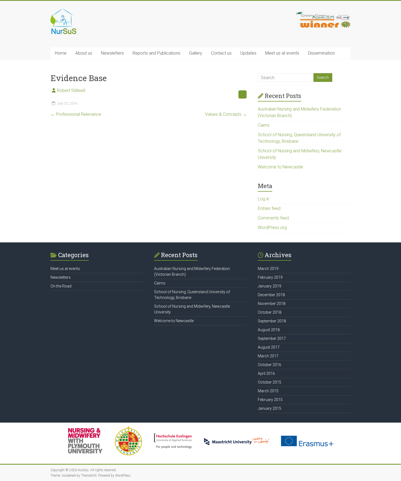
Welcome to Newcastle (280, 167)
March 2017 (268, 356)
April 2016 (266, 373)
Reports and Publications (156, 53)
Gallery (195, 53)
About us (83, 53)
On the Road (60, 286)
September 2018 (272, 321)
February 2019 (270, 277)
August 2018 (269, 330)
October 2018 (269, 312)
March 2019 (268, 268)
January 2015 (269, 408)
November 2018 (271, 303)
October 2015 (269, 382)
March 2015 (268, 391)
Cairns (264, 125)
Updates (248, 53)
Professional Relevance (75, 114)
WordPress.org (272, 227)
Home (61, 53)
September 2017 (272, 338)
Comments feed (273, 218)
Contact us (221, 53)
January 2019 (269, 286)
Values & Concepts (226, 114)
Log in (263, 198)
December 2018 (271, 295)
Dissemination (321, 53)
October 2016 (269, 365)
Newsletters (112, 53)
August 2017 (269, 347)
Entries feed (269, 208)
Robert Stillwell (71, 90)
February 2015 (270, 399)
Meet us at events (282, 53)
